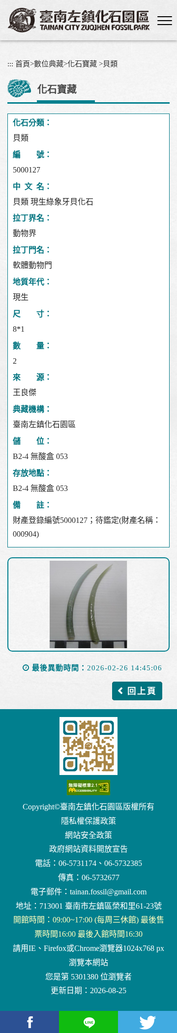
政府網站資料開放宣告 (88, 849)
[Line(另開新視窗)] (88, 1022)
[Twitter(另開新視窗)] (147, 1022)
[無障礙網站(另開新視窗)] (88, 787)
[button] (164, 21)
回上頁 (142, 691)
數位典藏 (48, 63)
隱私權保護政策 (88, 821)
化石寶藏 (82, 63)
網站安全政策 (88, 835)
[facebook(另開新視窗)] (29, 1022)
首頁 (22, 63)
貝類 (110, 63)
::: (10, 63)
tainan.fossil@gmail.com (108, 892)
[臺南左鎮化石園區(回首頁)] (78, 20)
